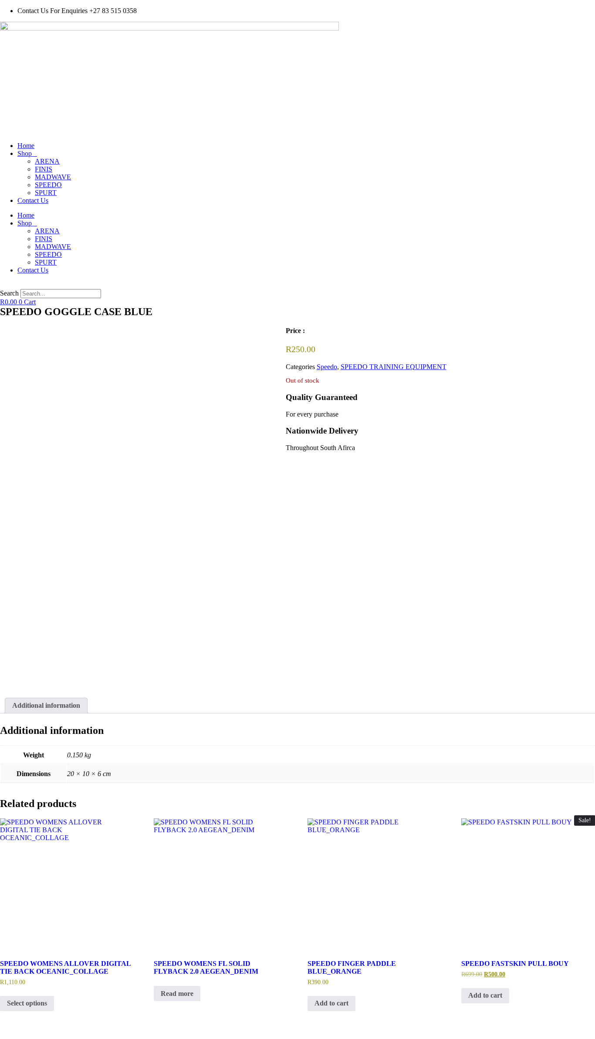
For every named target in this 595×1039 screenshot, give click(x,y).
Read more (177, 993)
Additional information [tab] (46, 705)
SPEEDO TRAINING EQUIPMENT (393, 366)
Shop (24, 153)
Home (25, 145)
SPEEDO (48, 184)
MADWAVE (53, 177)
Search (9, 293)
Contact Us (32, 200)
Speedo (327, 366)
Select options (27, 1003)
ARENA (47, 161)
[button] (297, 285)
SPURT (46, 192)
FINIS (43, 169)
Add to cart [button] (331, 1003)
